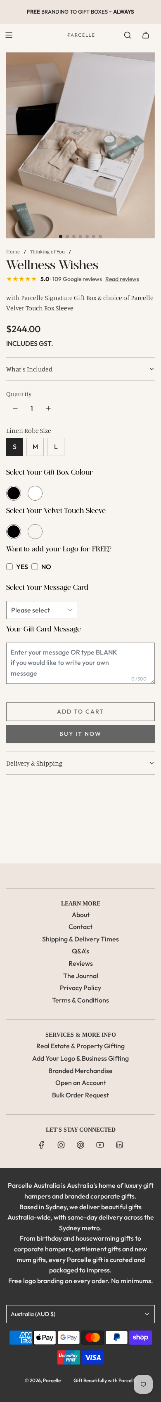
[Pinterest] (80, 1145)
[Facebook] (42, 1145)
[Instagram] (61, 1145)
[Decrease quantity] (15, 408)
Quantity (19, 394)
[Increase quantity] (48, 408)
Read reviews (122, 279)
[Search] (127, 35)
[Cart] (146, 35)
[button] (60, 236)
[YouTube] (100, 1145)
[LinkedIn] (119, 1145)
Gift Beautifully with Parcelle (104, 1380)
